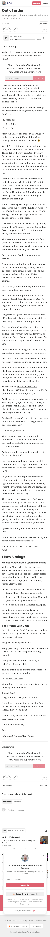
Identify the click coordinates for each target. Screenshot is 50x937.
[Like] (4, 29)
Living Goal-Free (14, 678)
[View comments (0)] (9, 29)
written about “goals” (16, 630)
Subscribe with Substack (26, 894)
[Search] (45, 830)
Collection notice (41, 920)
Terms (30, 920)
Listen (45, 23)
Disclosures (8, 746)
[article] (25, 843)
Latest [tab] (10, 831)
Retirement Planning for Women (18, 736)
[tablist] (12, 801)
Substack (13, 932)
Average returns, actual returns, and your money (18, 841)
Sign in (45, 3)
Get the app (36, 926)
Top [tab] (4, 831)
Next (42, 785)
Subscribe (36, 3)
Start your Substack (19, 926)
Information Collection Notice (29, 902)
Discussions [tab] (19, 831)
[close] (43, 855)
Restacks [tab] (17, 802)
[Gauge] (44, 38)
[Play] (6, 38)
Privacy (24, 920)
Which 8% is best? (11, 837)
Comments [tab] (7, 802)
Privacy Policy (25, 904)
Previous (9, 785)
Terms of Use (36, 899)
